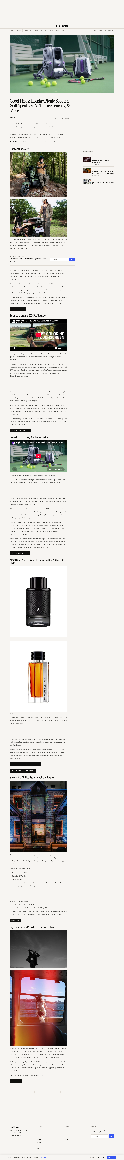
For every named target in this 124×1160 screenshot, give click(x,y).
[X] (15, 1135)
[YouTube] (18, 1135)
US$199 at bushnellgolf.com (20, 430)
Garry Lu (13, 117)
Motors (51, 30)
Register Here (15, 1081)
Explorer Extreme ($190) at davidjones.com (25, 764)
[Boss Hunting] (62, 25)
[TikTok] (20, 1135)
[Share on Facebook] (62, 118)
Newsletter (99, 30)
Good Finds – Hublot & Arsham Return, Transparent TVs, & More (40, 142)
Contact (66, 1139)
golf (25, 1091)
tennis (63, 1091)
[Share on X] (59, 118)
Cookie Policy (44, 1157)
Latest (13, 30)
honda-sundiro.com (17, 309)
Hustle (19, 30)
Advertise (66, 1133)
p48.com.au (15, 920)
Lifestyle (43, 30)
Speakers (58, 1091)
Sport (63, 30)
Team (65, 1136)
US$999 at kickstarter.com (20, 553)
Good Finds (29, 134)
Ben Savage (44, 1062)
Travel (36, 30)
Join (72, 259)
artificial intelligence (16, 1091)
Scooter (51, 1091)
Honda (37, 1091)
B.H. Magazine (109, 30)
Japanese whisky (31, 858)
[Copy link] (55, 118)
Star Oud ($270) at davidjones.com (22, 770)
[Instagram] (10, 1135)
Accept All (111, 1157)
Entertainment (28, 30)
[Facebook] (13, 1135)
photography (44, 1091)
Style (57, 30)
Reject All (101, 1157)
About (65, 1130)
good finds (31, 1091)
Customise (92, 1157)
